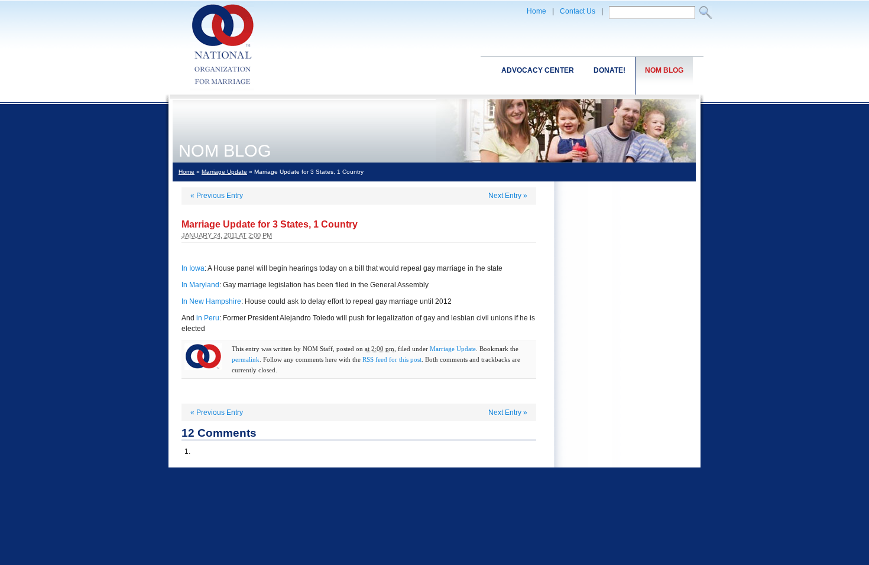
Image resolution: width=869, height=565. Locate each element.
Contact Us (577, 11)
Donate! (609, 70)
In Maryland (200, 285)
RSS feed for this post (391, 359)
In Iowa (193, 268)
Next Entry (507, 195)
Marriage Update (224, 171)
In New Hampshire (211, 301)
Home (536, 11)
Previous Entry (216, 195)
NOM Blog (664, 70)
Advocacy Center (537, 70)
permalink (246, 359)
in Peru (207, 318)
